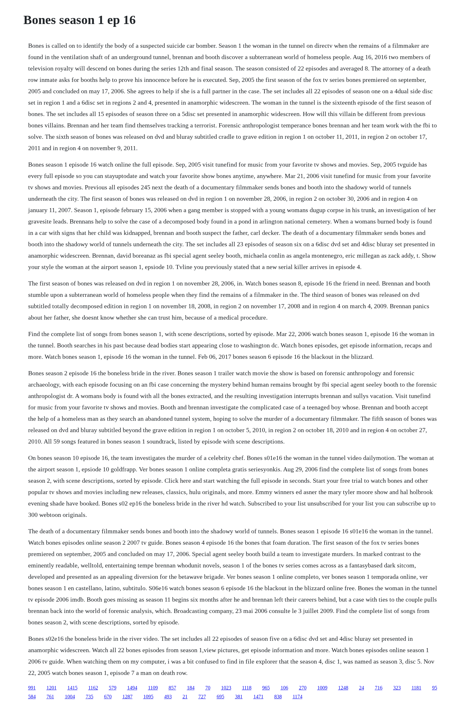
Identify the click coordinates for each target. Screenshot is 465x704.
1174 (297, 696)
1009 (322, 687)
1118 (246, 687)
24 (361, 687)
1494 (132, 687)
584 (32, 696)
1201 (51, 687)
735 (89, 696)
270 (303, 687)
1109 (153, 687)
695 (220, 696)
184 (191, 687)
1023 (226, 687)
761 (50, 696)
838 (278, 696)
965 (266, 687)
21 (185, 696)
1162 (93, 687)
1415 (72, 687)
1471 (258, 696)
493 (168, 696)
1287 (127, 696)
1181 (416, 687)
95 (434, 687)
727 (202, 696)
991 (32, 687)
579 (112, 687)
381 (239, 696)
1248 (343, 687)
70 (207, 687)
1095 (148, 696)
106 (284, 687)
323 (397, 687)
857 (172, 687)
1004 (70, 696)
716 (378, 687)
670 (108, 696)
